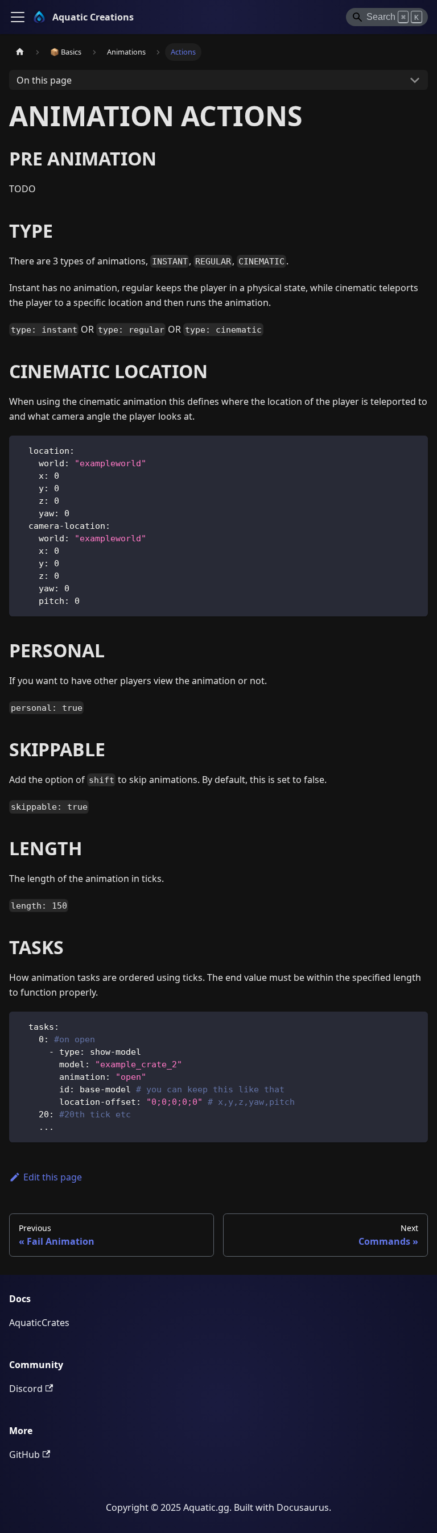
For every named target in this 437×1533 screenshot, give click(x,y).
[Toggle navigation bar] (17, 17)
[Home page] (20, 52)
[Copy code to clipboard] (414, 449)
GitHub (24, 1454)
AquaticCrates (39, 1322)
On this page (44, 80)
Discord (26, 1388)
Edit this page (52, 1177)
